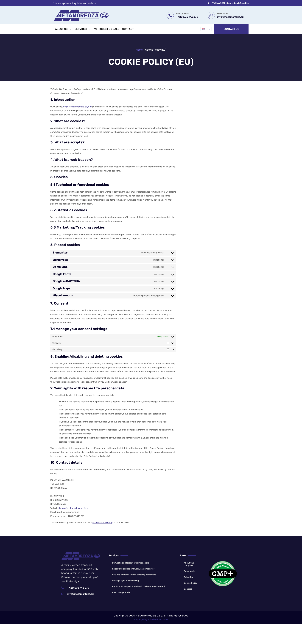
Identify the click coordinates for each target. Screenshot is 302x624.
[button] (206, 29)
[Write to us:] (211, 15)
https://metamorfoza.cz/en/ (77, 106)
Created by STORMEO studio (151, 619)
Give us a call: (182, 13)
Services (81, 28)
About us (61, 28)
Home (139, 49)
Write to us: (223, 13)
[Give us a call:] (170, 15)
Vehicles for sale (106, 28)
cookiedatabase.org (102, 522)
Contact (128, 28)
